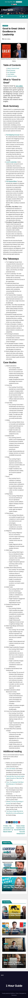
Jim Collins (19, 86)
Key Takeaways (11, 72)
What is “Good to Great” (13, 68)
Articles (6, 927)
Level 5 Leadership (11, 162)
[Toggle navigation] (25, 16)
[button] (20, 16)
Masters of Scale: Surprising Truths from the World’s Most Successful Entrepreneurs (19, 829)
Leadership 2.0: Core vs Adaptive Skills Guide (12, 855)
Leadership (5, 25)
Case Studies (10, 74)
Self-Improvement (13, 867)
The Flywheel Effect (11, 181)
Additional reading (12, 76)
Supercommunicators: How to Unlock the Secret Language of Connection (13, 871)
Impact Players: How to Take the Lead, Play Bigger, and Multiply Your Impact (13, 887)
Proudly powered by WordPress (8, 993)
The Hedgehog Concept (12, 134)
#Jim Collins (7, 39)
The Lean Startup (10, 768)
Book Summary (11, 70)
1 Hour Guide (7, 10)
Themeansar (13, 995)
